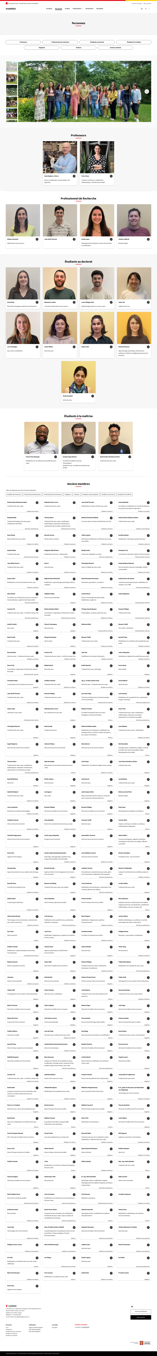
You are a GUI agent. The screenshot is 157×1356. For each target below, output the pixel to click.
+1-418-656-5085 (16, 1315)
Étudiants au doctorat (108, 494)
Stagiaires (68, 494)
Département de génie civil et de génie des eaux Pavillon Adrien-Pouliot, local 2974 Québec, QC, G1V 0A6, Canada (23, 1311)
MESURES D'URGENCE (81, 1325)
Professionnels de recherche (53, 494)
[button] (140, 1311)
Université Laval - (10, 1309)
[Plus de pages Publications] (82, 8)
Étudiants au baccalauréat (90, 494)
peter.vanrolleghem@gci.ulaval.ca (20, 1317)
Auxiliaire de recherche (14, 494)
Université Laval (13, 3)
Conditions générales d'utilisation (35, 1353)
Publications (32, 1325)
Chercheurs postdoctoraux (32, 494)
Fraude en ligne (47, 1353)
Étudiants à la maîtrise (124, 494)
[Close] (74, 176)
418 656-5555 (85, 1327)
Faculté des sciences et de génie (28, 3)
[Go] (132, 1306)
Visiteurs (76, 494)
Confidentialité (55, 1353)
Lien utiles (55, 1325)
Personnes (9, 1325)
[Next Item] (147, 91)
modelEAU (11, 8)
